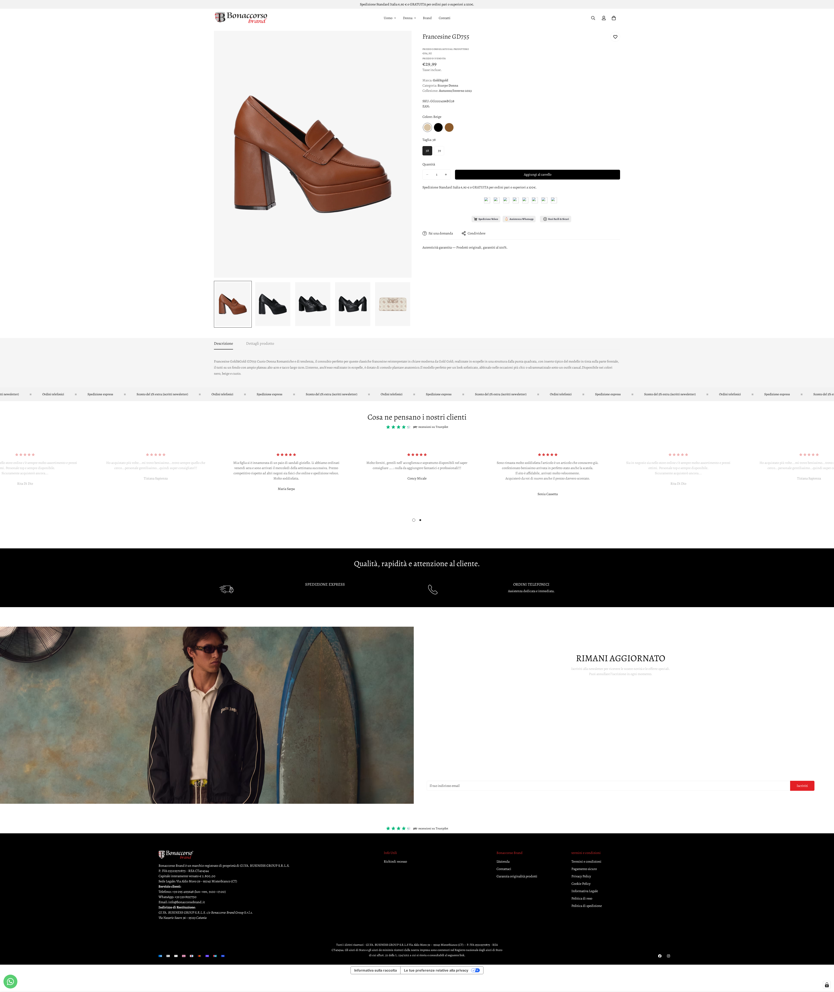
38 (427, 150)
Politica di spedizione (586, 905)
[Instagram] (668, 956)
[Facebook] (660, 956)
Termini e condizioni (586, 861)
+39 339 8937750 (186, 897)
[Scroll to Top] (826, 968)
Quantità (428, 164)
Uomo (388, 18)
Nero (438, 127)
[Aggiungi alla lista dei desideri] (615, 37)
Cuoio (449, 127)
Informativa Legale (584, 891)
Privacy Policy (581, 876)
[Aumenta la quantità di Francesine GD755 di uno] (445, 174)
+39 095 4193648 (183, 891)
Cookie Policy (581, 883)
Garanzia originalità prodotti (516, 876)
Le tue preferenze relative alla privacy (436, 970)
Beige (427, 127)
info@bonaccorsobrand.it (186, 902)
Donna (407, 18)
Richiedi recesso (395, 861)
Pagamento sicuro (584, 869)
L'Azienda (503, 861)
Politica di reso (581, 898)
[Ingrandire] (402, 40)
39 (439, 150)
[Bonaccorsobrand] (241, 18)
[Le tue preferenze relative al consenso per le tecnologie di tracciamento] (827, 985)
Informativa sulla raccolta (375, 970)
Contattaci (503, 869)
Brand (427, 18)
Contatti (444, 18)
